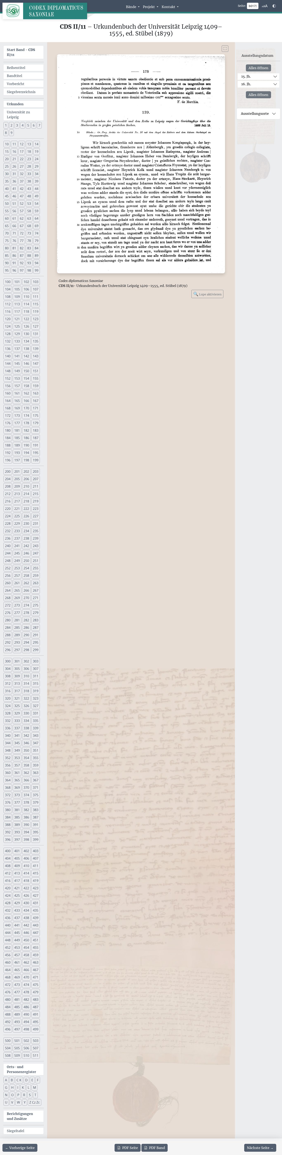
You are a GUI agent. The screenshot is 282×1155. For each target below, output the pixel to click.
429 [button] (17, 903)
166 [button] (26, 400)
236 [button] (8, 538)
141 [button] (17, 356)
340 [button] (8, 735)
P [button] (18, 1095)
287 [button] (35, 627)
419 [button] (35, 880)
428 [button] (8, 903)
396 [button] (8, 839)
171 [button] (35, 408)
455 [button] (35, 947)
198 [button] (26, 460)
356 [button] (8, 765)
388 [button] (8, 824)
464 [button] (8, 970)
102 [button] (26, 282)
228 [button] (8, 523)
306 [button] (26, 668)
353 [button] (17, 758)
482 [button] (26, 999)
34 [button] (36, 174)
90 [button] (7, 263)
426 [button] (26, 895)
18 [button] (29, 151)
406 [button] (26, 858)
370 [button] (26, 787)
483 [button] (35, 999)
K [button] (23, 1087)
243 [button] (35, 546)
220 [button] (8, 508)
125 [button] (17, 326)
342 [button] (26, 735)
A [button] (6, 1080)
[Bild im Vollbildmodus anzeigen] (225, 48)
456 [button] (8, 955)
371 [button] (35, 787)
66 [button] (14, 226)
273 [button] (17, 605)
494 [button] (26, 1022)
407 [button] (35, 858)
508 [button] (8, 1055)
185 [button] (17, 438)
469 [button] (17, 977)
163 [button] (35, 393)
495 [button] (35, 1022)
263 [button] (35, 583)
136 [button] (8, 348)
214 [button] (26, 494)
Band (157, 1148)
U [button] (6, 1102)
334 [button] (26, 720)
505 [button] (17, 1048)
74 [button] (36, 233)
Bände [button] (131, 7)
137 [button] (17, 348)
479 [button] (35, 992)
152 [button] (8, 378)
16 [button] (14, 151)
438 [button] (26, 918)
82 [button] (22, 248)
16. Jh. (246, 84)
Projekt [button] (149, 7)
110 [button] (26, 296)
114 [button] (26, 304)
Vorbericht (15, 84)
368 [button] (8, 787)
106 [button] (26, 289)
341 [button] (17, 735)
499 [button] (35, 1029)
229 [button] (17, 523)
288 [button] (8, 635)
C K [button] (19, 1080)
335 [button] (35, 720)
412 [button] (8, 873)
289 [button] (17, 635)
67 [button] (22, 226)
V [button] (12, 1102)
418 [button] (26, 880)
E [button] (32, 1080)
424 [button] (8, 895)
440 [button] (8, 925)
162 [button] (26, 393)
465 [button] (17, 970)
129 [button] (17, 334)
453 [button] (17, 947)
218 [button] (26, 501)
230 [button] (26, 523)
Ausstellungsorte (255, 113)
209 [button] (17, 486)
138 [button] (26, 348)
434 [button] (26, 910)
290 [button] (26, 635)
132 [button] (8, 341)
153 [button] (17, 378)
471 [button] (35, 977)
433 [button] (17, 910)
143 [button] (35, 356)
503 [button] (35, 1040)
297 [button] (17, 650)
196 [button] (8, 460)
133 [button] (17, 341)
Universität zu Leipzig (18, 114)
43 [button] (29, 188)
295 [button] (35, 642)
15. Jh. (246, 76)
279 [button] (35, 612)
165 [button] (17, 400)
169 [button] (17, 408)
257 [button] (17, 575)
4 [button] (23, 125)
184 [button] (8, 438)
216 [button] (8, 501)
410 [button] (26, 866)
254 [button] (26, 568)
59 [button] (36, 211)
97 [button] (22, 270)
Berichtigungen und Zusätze (20, 1116)
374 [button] (26, 795)
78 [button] (29, 240)
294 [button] (26, 642)
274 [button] (26, 605)
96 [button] (14, 270)
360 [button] (8, 772)
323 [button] (35, 698)
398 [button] (26, 839)
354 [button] (26, 758)
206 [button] (26, 479)
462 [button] (26, 962)
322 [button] (26, 698)
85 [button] (7, 255)
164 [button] (8, 400)
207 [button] (35, 479)
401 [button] (17, 851)
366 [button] (26, 780)
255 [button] (35, 568)
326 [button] (26, 706)
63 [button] (29, 218)
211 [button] (35, 486)
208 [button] (8, 486)
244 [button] (8, 553)
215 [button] (35, 494)
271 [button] (35, 598)
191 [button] (35, 445)
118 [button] (26, 311)
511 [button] (35, 1055)
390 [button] (26, 824)
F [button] (38, 1080)
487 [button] (35, 1007)
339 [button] (35, 728)
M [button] (34, 1087)
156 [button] (8, 386)
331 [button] (35, 713)
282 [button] (26, 620)
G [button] (6, 1087)
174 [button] (26, 415)
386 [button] (26, 817)
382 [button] (26, 810)
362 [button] (26, 772)
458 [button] (26, 955)
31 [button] (14, 174)
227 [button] (35, 516)
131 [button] (35, 334)
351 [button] (35, 750)
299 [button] (35, 650)
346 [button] (26, 743)
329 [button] (17, 713)
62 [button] (22, 218)
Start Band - (21, 52)
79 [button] (36, 240)
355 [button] (35, 758)
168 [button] (8, 408)
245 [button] (17, 553)
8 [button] (6, 132)
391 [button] (35, 824)
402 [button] (26, 851)
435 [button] (35, 910)
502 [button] (26, 1040)
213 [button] (17, 494)
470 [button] (26, 977)
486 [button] (26, 1007)
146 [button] (26, 363)
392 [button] (8, 832)
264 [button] (8, 590)
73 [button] (29, 233)
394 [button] (26, 832)
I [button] (17, 1087)
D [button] (26, 1080)
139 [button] (35, 348)
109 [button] (17, 296)
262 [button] (26, 583)
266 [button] (26, 590)
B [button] (12, 1080)
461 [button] (17, 962)
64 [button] (36, 218)
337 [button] (17, 728)
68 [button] (29, 226)
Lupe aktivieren (207, 293)
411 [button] (35, 866)
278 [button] (26, 612)
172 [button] (8, 415)
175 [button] (35, 415)
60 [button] (7, 218)
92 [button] (22, 263)
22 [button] (22, 159)
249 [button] (17, 560)
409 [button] (17, 866)
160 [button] (8, 393)
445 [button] (17, 932)
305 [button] (17, 668)
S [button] (30, 1095)
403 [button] (35, 851)
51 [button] (14, 203)
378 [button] (26, 802)
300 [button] (8, 661)
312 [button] (8, 683)
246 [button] (26, 553)
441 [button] (17, 925)
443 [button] (35, 925)
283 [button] (35, 620)
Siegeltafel (15, 1131)
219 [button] (35, 501)
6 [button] (34, 125)
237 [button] (17, 538)
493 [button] (17, 1022)
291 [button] (35, 635)
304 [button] (8, 668)
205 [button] (17, 479)
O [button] (12, 1095)
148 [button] (8, 371)
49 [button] (36, 196)
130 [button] (26, 334)
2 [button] (11, 125)
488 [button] (8, 1014)
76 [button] (14, 240)
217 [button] (17, 501)
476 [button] (8, 992)
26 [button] (14, 166)
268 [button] (8, 598)
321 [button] (17, 698)
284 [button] (8, 627)
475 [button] (35, 984)
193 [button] (17, 452)
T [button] (35, 1095)
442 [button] (26, 925)
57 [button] (22, 211)
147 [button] (35, 363)
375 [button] (35, 795)
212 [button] (8, 494)
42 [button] (22, 188)
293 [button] (17, 642)
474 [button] (26, 984)
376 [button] (8, 802)
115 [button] (35, 304)
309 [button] (17, 676)
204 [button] (8, 479)
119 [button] (35, 311)
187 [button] (35, 438)
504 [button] (8, 1048)
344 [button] (8, 743)
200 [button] (8, 471)
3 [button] (17, 125)
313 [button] (17, 683)
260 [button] (8, 583)
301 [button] (17, 661)
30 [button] (7, 174)
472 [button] (8, 984)
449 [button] (17, 940)
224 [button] (8, 516)
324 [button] (8, 706)
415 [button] (35, 873)
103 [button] (35, 282)
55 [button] (7, 211)
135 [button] (35, 341)
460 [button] (8, 962)
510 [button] (26, 1055)
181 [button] (17, 430)
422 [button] (26, 888)
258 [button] (26, 575)
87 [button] (22, 255)
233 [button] (17, 531)
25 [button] (7, 166)
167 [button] (35, 400)
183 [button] (35, 430)
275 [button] (35, 605)
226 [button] (26, 516)
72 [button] (22, 233)
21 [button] (14, 159)
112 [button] (8, 304)
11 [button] (14, 144)
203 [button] (35, 471)
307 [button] (35, 668)
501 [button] (17, 1040)
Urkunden (15, 104)
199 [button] (35, 460)
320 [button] (8, 698)
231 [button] (35, 523)
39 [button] (36, 181)
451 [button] (35, 940)
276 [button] (8, 612)
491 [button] (35, 1014)
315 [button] (35, 683)
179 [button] (35, 423)
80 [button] (7, 248)
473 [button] (17, 984)
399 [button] (35, 839)
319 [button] (35, 691)
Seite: (242, 6)
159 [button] (35, 386)
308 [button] (8, 676)
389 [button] (17, 824)
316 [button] (8, 691)
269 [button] (17, 598)
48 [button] (29, 196)
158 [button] (26, 386)
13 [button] (29, 144)
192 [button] (8, 452)
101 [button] (17, 282)
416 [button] (8, 880)
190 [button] (26, 445)
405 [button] (17, 858)
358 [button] (26, 765)
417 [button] (17, 880)
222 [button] (26, 508)
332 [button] (8, 720)
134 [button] (26, 341)
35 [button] (7, 181)
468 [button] (8, 977)
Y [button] (25, 1102)
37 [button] (22, 181)
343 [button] (35, 735)
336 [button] (8, 728)
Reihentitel (16, 68)
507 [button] (35, 1048)
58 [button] (29, 211)
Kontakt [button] (169, 7)
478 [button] (26, 992)
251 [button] (35, 560)
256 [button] (8, 575)
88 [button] (29, 255)
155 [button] (35, 378)
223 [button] (35, 508)
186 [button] (26, 438)
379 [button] (35, 802)
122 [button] (26, 319)
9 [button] (11, 132)
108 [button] (8, 296)
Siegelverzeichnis (21, 92)
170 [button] (26, 408)
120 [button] (8, 319)
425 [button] (17, 895)
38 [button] (29, 181)
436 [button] (8, 918)
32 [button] (22, 174)
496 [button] (8, 1029)
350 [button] (26, 750)
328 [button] (8, 713)
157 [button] (17, 386)
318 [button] (26, 691)
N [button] (6, 1095)
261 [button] (17, 583)
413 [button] (17, 873)
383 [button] (35, 810)
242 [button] (26, 546)
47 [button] (22, 196)
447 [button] (35, 932)
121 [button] (17, 319)
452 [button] (8, 947)
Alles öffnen (258, 68)
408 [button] (8, 866)
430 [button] (26, 903)
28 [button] (29, 166)
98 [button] (29, 270)
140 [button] (8, 356)
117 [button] (17, 311)
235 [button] (35, 531)
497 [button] (17, 1029)
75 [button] (7, 240)
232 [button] (8, 531)
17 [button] (22, 151)
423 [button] (35, 888)
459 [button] (35, 955)
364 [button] (8, 780)
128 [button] (8, 334)
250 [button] (26, 560)
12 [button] (22, 144)
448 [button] (8, 940)
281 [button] (17, 620)
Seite (130, 1148)
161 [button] (17, 393)
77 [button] (22, 240)
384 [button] (8, 817)
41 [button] (14, 188)
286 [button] (26, 627)
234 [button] (26, 531)
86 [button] (14, 255)
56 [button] (14, 211)
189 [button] (17, 445)
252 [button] (8, 568)
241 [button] (17, 546)
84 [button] (36, 248)
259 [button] (35, 575)
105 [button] (17, 289)
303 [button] (35, 661)
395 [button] (35, 832)
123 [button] (35, 319)
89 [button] (36, 255)
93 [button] (29, 263)
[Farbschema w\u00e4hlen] (274, 6)
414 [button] (26, 873)
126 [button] (26, 326)
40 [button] (7, 188)
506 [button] (26, 1048)
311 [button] (35, 676)
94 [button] (36, 263)
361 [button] (17, 772)
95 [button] (7, 270)
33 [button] (29, 174)
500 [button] (8, 1040)
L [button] (28, 1087)
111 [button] (35, 296)
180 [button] (8, 430)
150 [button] (26, 371)
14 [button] (36, 144)
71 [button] (14, 233)
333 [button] (17, 720)
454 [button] (26, 947)
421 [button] (17, 888)
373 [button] (17, 795)
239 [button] (35, 538)
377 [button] (17, 802)
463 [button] (35, 962)
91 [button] (14, 263)
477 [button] (17, 992)
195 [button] (35, 452)
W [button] (18, 1102)
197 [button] (17, 460)
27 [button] (22, 166)
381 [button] (17, 810)
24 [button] (36, 159)
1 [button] (6, 125)
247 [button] (35, 553)
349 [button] (17, 750)
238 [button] (26, 538)
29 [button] (36, 166)
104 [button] (8, 289)
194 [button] (26, 452)
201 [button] (17, 471)
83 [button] (29, 248)
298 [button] (26, 650)
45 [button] (7, 196)
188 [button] (8, 445)
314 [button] (26, 683)
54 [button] (36, 203)
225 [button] (17, 516)
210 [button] (26, 486)
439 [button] (35, 918)
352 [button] (8, 758)
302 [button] (26, 661)
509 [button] (17, 1055)
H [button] (12, 1087)
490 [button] (26, 1014)
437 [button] (17, 918)
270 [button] (26, 598)
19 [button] (36, 151)
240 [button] (8, 546)
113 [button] (17, 304)
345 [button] (17, 743)
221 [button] (17, 508)
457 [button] (17, 955)
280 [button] (8, 620)
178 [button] (26, 423)
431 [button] (35, 903)
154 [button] (26, 378)
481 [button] (17, 999)
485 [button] (17, 1007)
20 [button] (7, 159)
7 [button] (39, 125)
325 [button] (17, 706)
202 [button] (26, 471)
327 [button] (35, 706)
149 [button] (17, 371)
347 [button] (35, 743)
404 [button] (8, 858)
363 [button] (35, 772)
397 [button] (17, 839)
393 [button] (17, 832)
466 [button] (26, 970)
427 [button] (35, 895)
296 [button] (8, 650)
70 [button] (7, 233)
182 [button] (26, 430)
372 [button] (8, 795)
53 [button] (29, 203)
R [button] (24, 1095)
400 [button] (8, 851)
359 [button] (35, 765)
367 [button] (35, 780)
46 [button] (14, 196)
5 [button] (28, 125)
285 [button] (17, 627)
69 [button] (36, 226)
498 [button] (26, 1029)
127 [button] (35, 326)
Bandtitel (14, 76)
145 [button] (17, 363)
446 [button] (26, 932)
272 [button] (8, 605)
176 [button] (8, 423)
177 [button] (17, 423)
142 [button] (26, 356)
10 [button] (7, 144)
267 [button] (35, 590)
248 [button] (8, 560)
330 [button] (26, 713)
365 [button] (17, 780)
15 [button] (7, 151)
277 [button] (17, 612)
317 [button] (17, 691)
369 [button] (17, 787)
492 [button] (8, 1022)
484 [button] (8, 1007)
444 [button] (8, 932)
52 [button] (22, 203)
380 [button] (8, 810)
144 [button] (8, 363)
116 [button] (8, 311)
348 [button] (8, 750)
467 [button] (35, 970)
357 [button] (17, 765)
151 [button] (35, 371)
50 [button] (7, 203)
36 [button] (14, 181)
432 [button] (8, 910)
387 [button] (35, 817)
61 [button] (14, 218)
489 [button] (17, 1014)
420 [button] (8, 888)
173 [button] (17, 415)
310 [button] (26, 676)
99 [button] (36, 270)
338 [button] (26, 728)
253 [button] (17, 568)
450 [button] (26, 940)
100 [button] (8, 282)
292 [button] (8, 642)
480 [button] (8, 999)
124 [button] (8, 326)
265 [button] (17, 590)
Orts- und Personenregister (21, 1069)
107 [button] (35, 289)
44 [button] (36, 188)
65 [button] (7, 226)
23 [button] (29, 159)
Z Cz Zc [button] (34, 1102)
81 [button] (14, 248)
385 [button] (17, 817)
